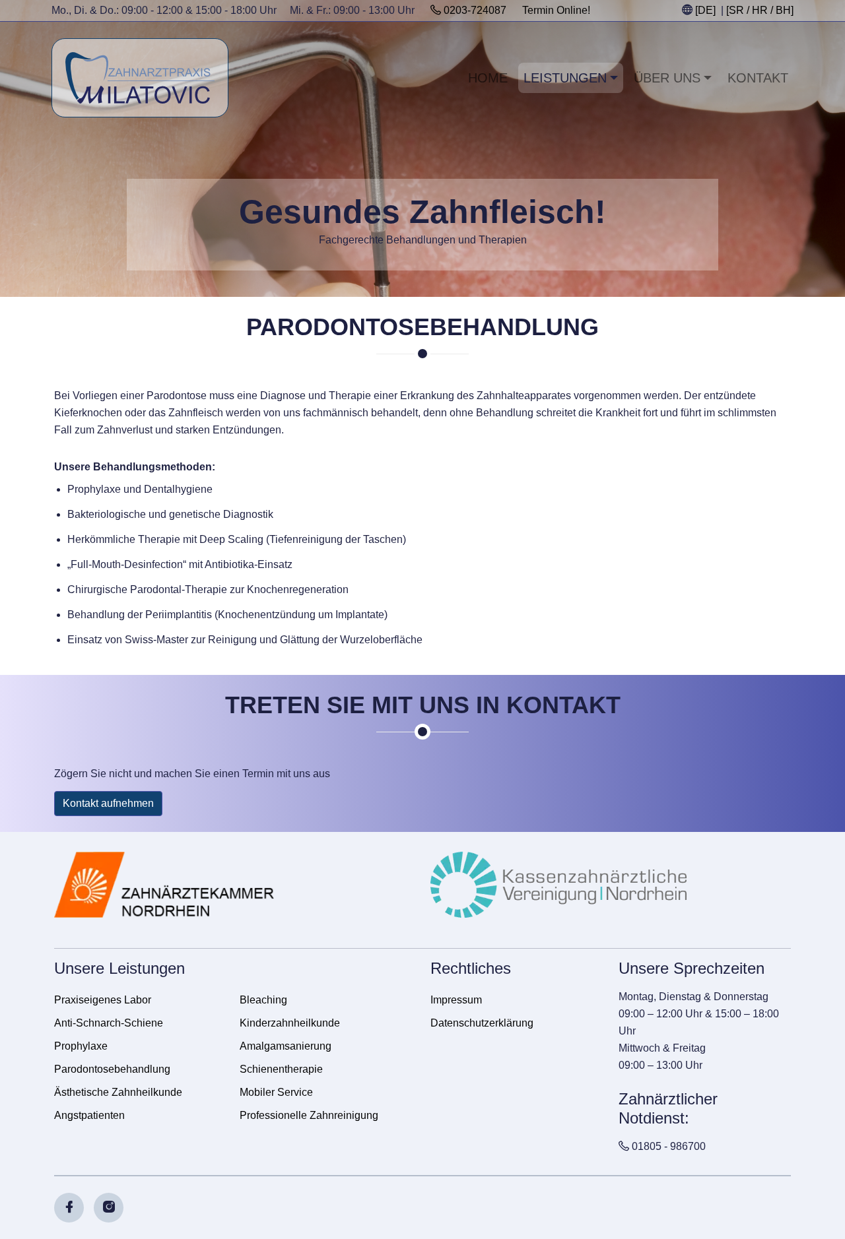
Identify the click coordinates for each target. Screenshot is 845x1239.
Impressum (456, 999)
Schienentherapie (281, 1069)
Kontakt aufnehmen (108, 803)
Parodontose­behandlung (112, 1069)
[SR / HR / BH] (760, 10)
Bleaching (263, 999)
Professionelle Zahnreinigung (309, 1115)
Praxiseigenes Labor (102, 999)
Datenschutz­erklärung (481, 1023)
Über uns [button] (667, 78)
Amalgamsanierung (285, 1046)
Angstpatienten (89, 1115)
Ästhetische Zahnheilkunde (118, 1092)
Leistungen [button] (565, 78)
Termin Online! (556, 10)
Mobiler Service (276, 1092)
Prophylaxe (81, 1046)
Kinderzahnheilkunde (290, 1023)
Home (488, 78)
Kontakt (757, 78)
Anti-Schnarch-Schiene (108, 1023)
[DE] (705, 10)
